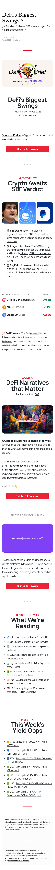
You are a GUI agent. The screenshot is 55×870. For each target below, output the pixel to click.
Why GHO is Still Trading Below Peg (29, 654)
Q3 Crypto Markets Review (24, 642)
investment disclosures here (18, 861)
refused (34, 333)
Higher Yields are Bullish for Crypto (28, 663)
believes (7, 341)
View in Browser (27, 115)
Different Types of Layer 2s (24, 637)
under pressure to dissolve (35, 249)
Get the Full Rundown (27, 496)
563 (37, 394)
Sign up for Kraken (27, 149)
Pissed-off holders (29, 257)
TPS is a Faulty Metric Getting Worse (29, 646)
